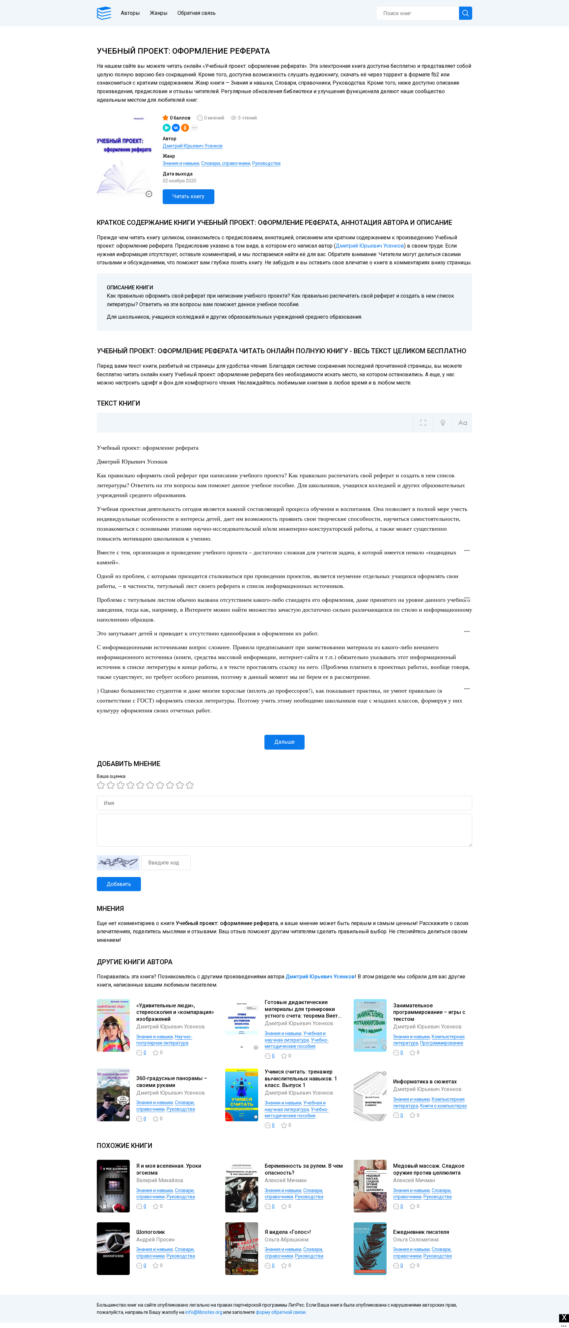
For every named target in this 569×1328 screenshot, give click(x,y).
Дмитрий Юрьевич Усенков (193, 145)
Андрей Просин (155, 1239)
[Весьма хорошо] (151, 785)
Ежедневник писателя (421, 1232)
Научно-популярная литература (164, 1040)
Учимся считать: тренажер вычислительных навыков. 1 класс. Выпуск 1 (301, 1079)
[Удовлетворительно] (121, 785)
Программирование (441, 1043)
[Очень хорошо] (161, 785)
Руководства (266, 163)
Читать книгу (188, 196)
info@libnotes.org (203, 1312)
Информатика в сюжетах (425, 1081)
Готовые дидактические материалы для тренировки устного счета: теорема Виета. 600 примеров (303, 1012)
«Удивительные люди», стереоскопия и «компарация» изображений (175, 1012)
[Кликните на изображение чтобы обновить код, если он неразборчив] (118, 862)
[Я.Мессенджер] (167, 128)
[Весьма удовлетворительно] (131, 785)
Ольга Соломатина (416, 1239)
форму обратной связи (281, 1312)
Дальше (284, 742)
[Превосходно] (191, 785)
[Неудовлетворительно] (102, 785)
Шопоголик (150, 1232)
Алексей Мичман (286, 1180)
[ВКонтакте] (176, 128)
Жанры (159, 13)
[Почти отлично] (171, 785)
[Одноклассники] (185, 128)
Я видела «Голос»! (288, 1232)
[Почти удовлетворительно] (112, 785)
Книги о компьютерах (443, 1105)
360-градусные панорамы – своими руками (171, 1081)
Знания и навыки (181, 163)
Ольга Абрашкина (287, 1239)
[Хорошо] (141, 785)
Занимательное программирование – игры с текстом (429, 1012)
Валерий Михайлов (159, 1180)
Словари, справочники (225, 163)
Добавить (119, 884)
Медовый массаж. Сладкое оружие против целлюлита (428, 1169)
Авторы (130, 13)
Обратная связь (196, 13)
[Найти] (465, 13)
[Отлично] (181, 785)
